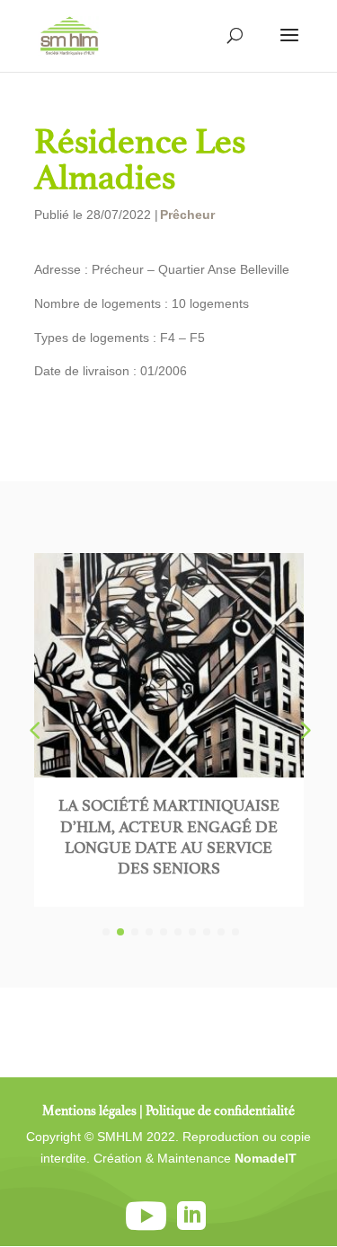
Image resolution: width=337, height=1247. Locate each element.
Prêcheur (187, 214)
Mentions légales (89, 1111)
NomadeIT (266, 1158)
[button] (303, 729)
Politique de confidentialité (220, 1111)
